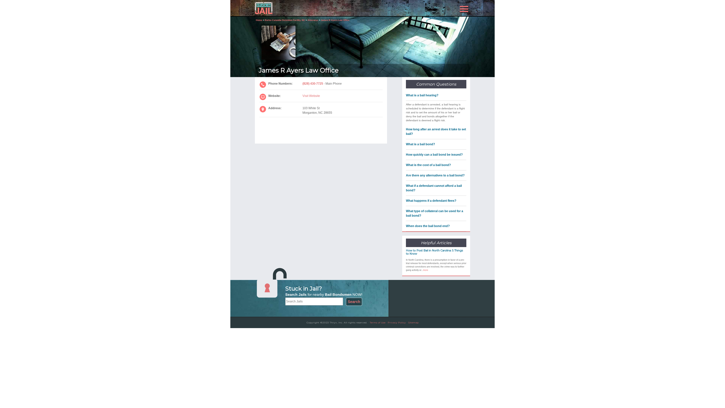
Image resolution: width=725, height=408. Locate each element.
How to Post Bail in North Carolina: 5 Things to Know (434, 252)
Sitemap (413, 322)
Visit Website (311, 95)
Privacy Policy (397, 322)
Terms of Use (378, 322)
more (425, 270)
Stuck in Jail (289, 8)
